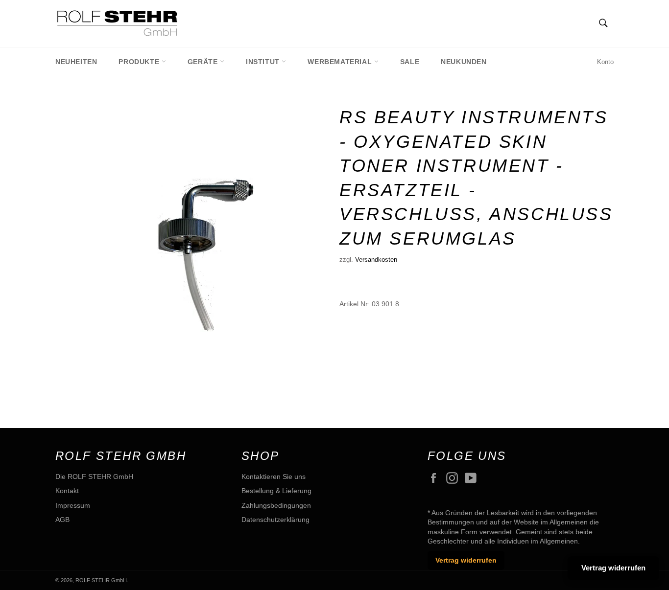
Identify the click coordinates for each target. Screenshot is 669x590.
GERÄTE (204, 62)
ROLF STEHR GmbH (101, 580)
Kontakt (67, 491)
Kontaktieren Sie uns (273, 476)
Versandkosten (376, 259)
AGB (62, 519)
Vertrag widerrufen (466, 560)
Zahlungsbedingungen (276, 505)
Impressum (72, 505)
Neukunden (463, 62)
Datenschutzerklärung (275, 519)
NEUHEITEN (76, 62)
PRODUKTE (140, 62)
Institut (264, 62)
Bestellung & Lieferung (276, 491)
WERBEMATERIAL (341, 62)
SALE (409, 62)
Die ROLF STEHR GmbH (94, 476)
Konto (605, 62)
